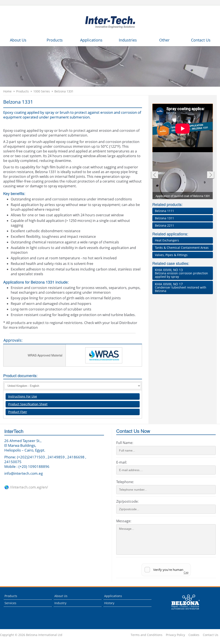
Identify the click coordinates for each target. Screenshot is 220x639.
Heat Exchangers (167, 240)
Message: (123, 521)
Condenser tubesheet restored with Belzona (180, 287)
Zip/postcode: (127, 501)
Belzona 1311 (164, 218)
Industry (60, 603)
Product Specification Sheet (27, 404)
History (109, 603)
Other (164, 40)
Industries (128, 40)
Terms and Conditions (146, 634)
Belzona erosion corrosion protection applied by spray (181, 273)
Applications (91, 40)
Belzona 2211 (164, 225)
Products (55, 40)
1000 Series (41, 91)
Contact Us (201, 40)
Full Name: (124, 443)
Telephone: (125, 482)
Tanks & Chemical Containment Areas (182, 248)
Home (7, 91)
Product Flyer (17, 412)
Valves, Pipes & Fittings (171, 255)
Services (10, 603)
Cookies (193, 634)
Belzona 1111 (164, 211)
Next (210, 175)
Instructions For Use (22, 396)
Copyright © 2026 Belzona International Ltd (31, 634)
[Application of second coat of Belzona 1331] (183, 177)
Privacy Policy (175, 634)
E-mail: (121, 462)
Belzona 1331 (63, 91)
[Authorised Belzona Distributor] (110, 21)
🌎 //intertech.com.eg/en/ (26, 487)
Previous (154, 175)
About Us (18, 40)
